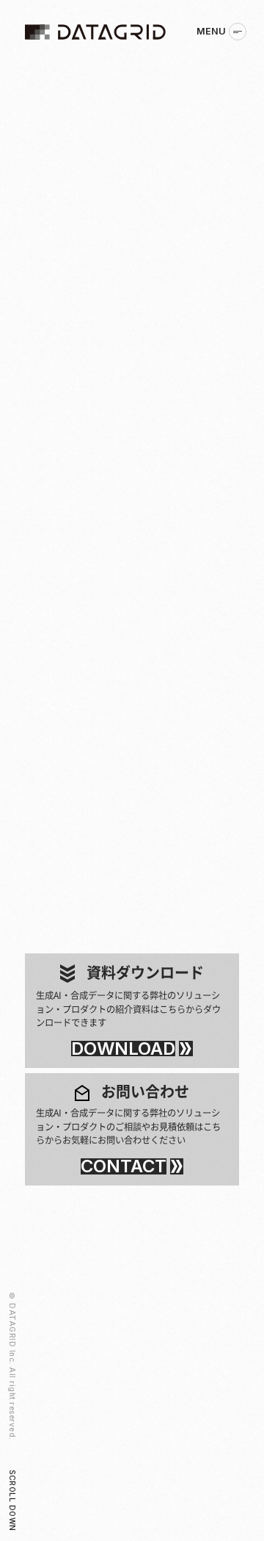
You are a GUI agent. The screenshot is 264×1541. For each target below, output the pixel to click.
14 (162, 926)
